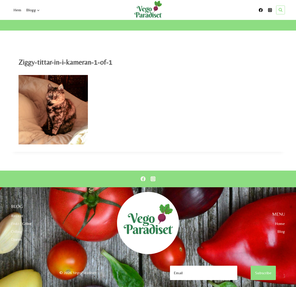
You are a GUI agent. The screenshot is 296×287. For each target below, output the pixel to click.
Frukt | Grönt (21, 223)
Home (280, 223)
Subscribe (263, 272)
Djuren (16, 239)
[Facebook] (261, 10)
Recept (17, 215)
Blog (281, 231)
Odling (16, 231)
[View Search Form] (280, 10)
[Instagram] (270, 10)
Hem (17, 10)
